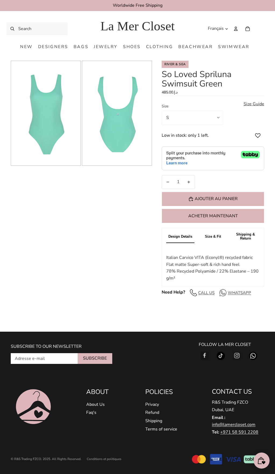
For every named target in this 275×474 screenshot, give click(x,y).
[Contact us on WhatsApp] (253, 356)
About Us (95, 404)
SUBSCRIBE (95, 358)
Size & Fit (213, 236)
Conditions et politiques (104, 459)
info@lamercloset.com (233, 425)
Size (165, 106)
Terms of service (161, 429)
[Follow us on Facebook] (205, 356)
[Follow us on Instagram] (237, 356)
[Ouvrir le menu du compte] (236, 29)
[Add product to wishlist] (257, 136)
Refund (152, 412)
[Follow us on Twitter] (221, 356)
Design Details (180, 236)
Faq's (91, 412)
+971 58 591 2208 (239, 432)
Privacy (152, 404)
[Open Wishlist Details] (259, 29)
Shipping (153, 421)
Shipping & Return (245, 236)
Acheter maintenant (213, 216)
